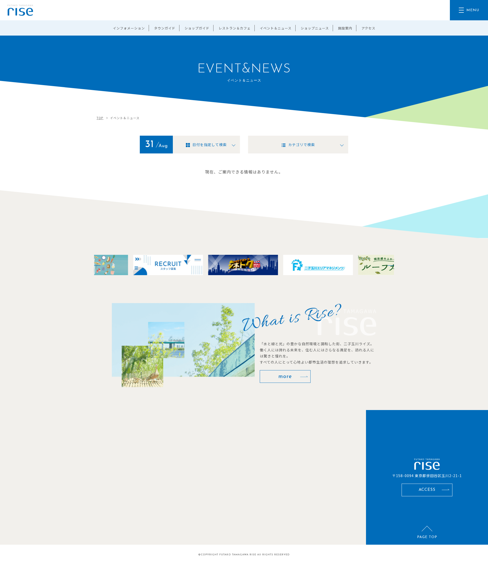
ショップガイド (197, 28)
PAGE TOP (427, 537)
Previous (94, 265)
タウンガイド (164, 28)
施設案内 (345, 28)
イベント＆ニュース (276, 28)
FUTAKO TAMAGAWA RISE (237, 554)
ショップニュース (315, 28)
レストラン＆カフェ (235, 28)
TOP (100, 118)
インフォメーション (129, 28)
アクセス (368, 28)
